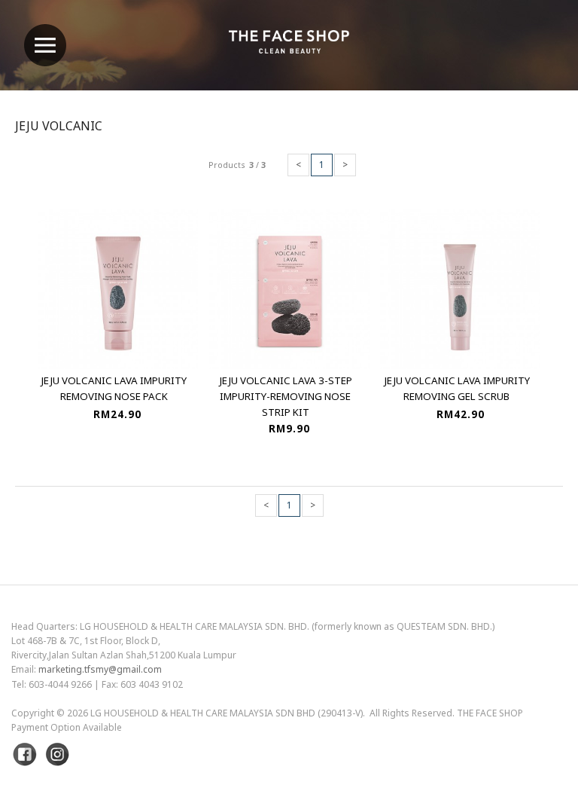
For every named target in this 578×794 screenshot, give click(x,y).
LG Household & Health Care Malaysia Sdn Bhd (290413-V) (226, 713)
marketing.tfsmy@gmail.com (100, 669)
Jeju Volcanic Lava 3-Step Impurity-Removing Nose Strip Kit (285, 397)
